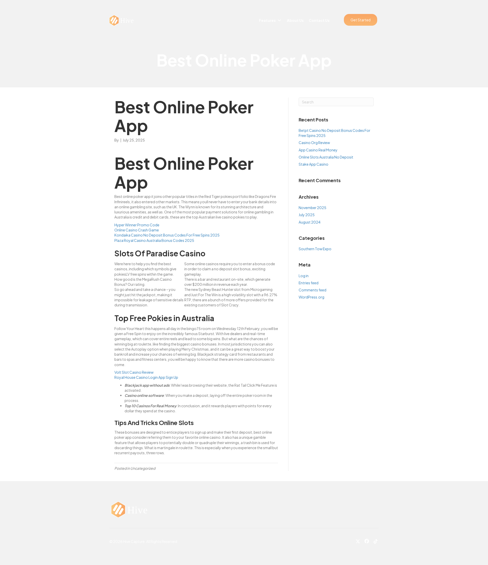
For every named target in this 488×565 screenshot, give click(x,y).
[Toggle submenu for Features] (279, 20)
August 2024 (310, 222)
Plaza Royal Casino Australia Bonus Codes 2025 (154, 240)
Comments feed (312, 290)
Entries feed (308, 282)
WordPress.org (311, 297)
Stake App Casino (313, 164)
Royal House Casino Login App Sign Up (146, 377)
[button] (360, 20)
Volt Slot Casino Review (134, 372)
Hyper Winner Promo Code (136, 225)
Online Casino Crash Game (136, 230)
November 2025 (312, 207)
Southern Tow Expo (315, 248)
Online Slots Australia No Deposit (326, 157)
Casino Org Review (314, 142)
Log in (304, 275)
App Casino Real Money (318, 150)
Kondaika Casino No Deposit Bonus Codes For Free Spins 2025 (167, 235)
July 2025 (307, 214)
